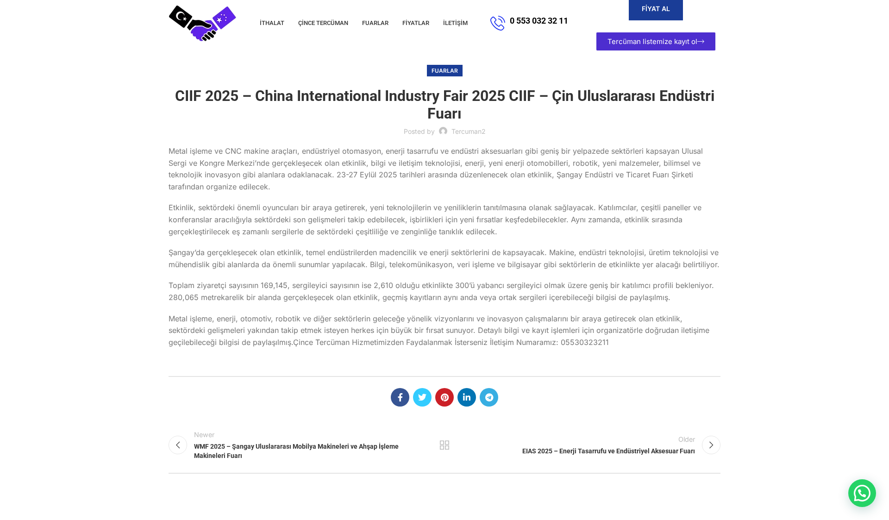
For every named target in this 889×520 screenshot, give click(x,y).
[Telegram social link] (489, 397)
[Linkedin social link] (466, 397)
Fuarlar (445, 70)
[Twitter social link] (422, 397)
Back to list (445, 445)
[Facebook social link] (400, 397)
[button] (862, 493)
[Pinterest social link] (444, 397)
